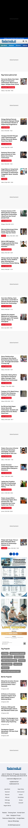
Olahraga (7, 800)
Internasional (20, 792)
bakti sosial (17, 664)
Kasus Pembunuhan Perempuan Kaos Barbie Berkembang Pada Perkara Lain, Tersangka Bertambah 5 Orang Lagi (10, 360)
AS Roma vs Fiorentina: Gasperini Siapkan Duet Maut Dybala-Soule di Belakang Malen (8, 696)
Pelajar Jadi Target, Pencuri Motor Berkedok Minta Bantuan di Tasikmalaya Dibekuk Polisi (9, 542)
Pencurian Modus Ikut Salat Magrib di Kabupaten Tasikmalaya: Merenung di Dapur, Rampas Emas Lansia (10, 81)
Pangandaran (5, 127)
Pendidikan (21, 797)
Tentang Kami (12, 812)
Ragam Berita (7, 805)
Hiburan (25, 45)
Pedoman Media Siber (8, 818)
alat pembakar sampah (17, 653)
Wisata (21, 800)
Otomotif (21, 803)
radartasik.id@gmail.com (14, 779)
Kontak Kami (21, 812)
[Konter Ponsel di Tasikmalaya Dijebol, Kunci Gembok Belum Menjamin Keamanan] (23, 467)
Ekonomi (18, 45)
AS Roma (21, 660)
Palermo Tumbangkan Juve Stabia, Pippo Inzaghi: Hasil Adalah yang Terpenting (9, 720)
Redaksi (4, 812)
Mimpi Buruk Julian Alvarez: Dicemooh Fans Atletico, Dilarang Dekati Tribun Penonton (10, 683)
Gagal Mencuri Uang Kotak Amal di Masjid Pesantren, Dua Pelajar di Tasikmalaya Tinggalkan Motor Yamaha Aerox (9, 172)
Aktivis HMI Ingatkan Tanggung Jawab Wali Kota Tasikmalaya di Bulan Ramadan (9, 243)
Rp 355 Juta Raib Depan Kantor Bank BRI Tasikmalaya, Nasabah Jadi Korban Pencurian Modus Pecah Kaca (9, 410)
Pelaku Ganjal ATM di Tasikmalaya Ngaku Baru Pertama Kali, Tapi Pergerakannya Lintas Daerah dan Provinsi (9, 501)
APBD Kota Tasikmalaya (9, 660)
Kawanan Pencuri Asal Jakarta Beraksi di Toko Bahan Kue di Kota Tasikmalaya (8, 155)
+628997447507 (14, 782)
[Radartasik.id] (9, 41)
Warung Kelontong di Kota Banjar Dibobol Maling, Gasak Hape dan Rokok (9, 231)
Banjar (3, 236)
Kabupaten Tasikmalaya (8, 87)
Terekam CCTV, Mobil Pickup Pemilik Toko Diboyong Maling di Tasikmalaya (10, 393)
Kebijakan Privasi (15, 815)
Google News (20, 818)
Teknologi (7, 803)
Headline (4, 179)
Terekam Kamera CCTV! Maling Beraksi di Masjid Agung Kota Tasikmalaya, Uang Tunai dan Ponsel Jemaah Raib (9, 214)
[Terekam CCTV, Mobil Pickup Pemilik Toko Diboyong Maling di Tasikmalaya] (23, 394)
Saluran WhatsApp (13, 821)
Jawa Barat (4, 45)
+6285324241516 (14, 784)
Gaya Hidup (21, 789)
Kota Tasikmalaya (6, 144)
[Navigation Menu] (26, 41)
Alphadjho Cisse (7, 657)
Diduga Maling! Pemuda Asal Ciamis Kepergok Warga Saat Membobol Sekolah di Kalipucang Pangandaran (10, 121)
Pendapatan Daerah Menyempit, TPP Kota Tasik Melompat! (9, 731)
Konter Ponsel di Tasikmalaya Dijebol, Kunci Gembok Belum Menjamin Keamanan (9, 467)
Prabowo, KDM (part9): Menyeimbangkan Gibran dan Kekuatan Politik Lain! (9, 708)
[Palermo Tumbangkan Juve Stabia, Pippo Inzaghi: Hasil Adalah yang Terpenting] (23, 720)
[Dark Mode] (23, 41)
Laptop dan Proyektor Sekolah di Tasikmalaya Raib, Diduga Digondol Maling (8, 484)
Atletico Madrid (6, 664)
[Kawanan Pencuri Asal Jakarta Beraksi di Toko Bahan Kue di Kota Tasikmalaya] (23, 155)
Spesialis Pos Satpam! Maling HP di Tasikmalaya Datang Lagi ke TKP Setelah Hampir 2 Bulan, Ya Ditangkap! (9, 318)
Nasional (11, 45)
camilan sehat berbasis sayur (10, 671)
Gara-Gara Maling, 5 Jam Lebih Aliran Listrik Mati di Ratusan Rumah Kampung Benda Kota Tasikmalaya (9, 300)
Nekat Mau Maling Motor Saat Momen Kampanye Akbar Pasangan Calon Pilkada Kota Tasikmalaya (9, 377)
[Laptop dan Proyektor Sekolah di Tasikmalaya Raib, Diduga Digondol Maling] (23, 484)
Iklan (8, 815)
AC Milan (4, 653)
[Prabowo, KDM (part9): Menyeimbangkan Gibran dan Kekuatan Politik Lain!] (23, 709)
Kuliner (21, 794)
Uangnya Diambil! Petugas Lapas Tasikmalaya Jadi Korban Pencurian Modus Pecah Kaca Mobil (9, 138)
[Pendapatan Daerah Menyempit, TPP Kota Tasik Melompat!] (23, 732)
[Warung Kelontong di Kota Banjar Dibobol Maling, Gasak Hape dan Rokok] (23, 231)
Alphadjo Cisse (19, 657)
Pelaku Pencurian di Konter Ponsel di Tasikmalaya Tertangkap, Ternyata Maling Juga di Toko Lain (9, 450)
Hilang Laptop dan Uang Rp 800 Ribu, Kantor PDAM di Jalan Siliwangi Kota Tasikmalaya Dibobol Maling (10, 260)
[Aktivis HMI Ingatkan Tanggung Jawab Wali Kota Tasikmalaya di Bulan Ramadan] (23, 243)
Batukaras (5, 668)
